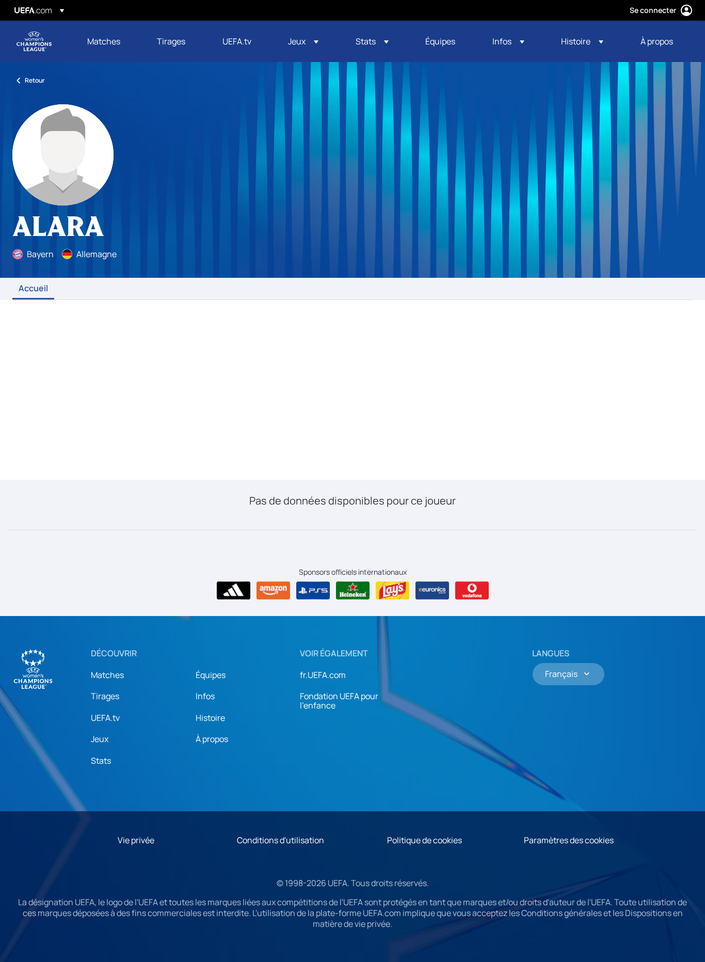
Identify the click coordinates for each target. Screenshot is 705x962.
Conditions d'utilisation (280, 840)
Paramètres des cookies (569, 840)
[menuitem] (109, 41)
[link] (104, 41)
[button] (303, 41)
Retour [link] (35, 80)
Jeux (99, 739)
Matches (107, 675)
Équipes (211, 675)
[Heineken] (353, 590)
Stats (101, 760)
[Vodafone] (472, 590)
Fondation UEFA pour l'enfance (339, 700)
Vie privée (136, 840)
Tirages (105, 696)
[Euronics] (432, 590)
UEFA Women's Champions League (34, 41)
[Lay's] (392, 590)
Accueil (33, 288)
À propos (212, 739)
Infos (205, 696)
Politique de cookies (424, 840)
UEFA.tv (105, 717)
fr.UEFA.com (323, 675)
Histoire (210, 717)
